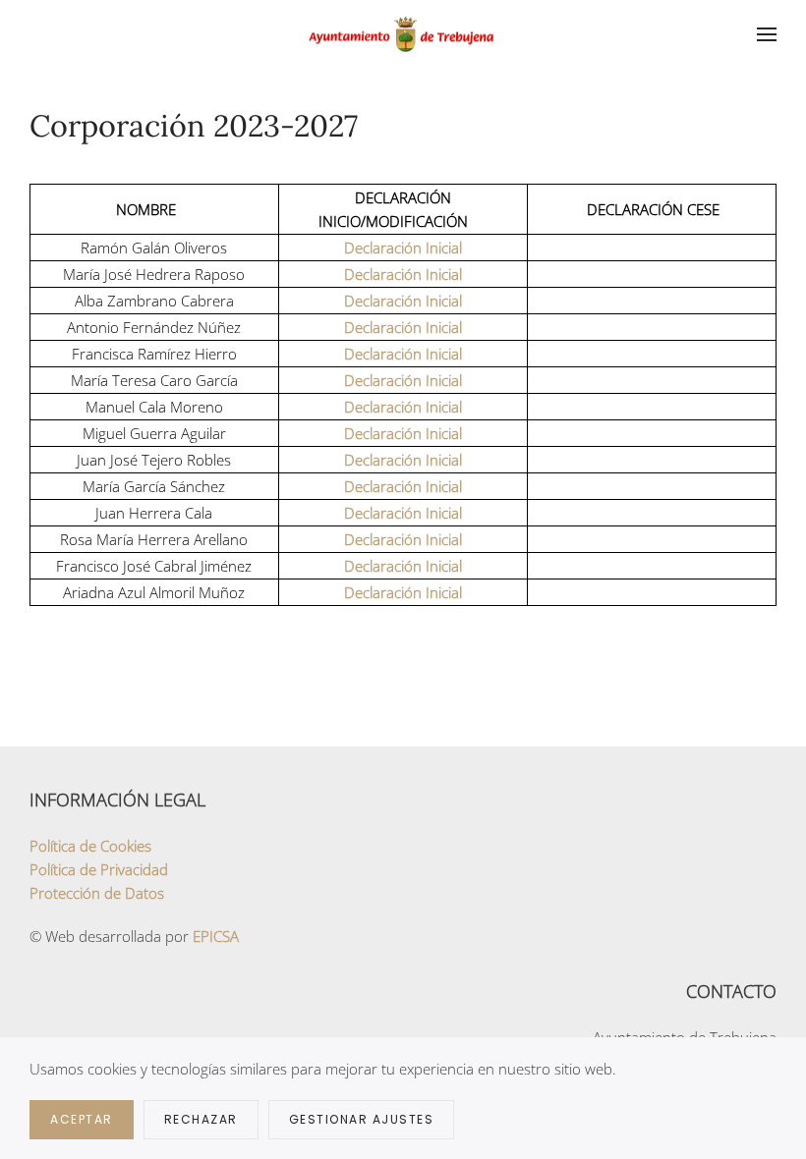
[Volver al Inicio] (403, 34)
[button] (767, 34)
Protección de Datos (96, 893)
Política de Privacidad (98, 869)
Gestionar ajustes (361, 1119)
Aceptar (81, 1119)
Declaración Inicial (403, 247)
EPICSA (216, 936)
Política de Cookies (90, 845)
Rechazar (201, 1119)
